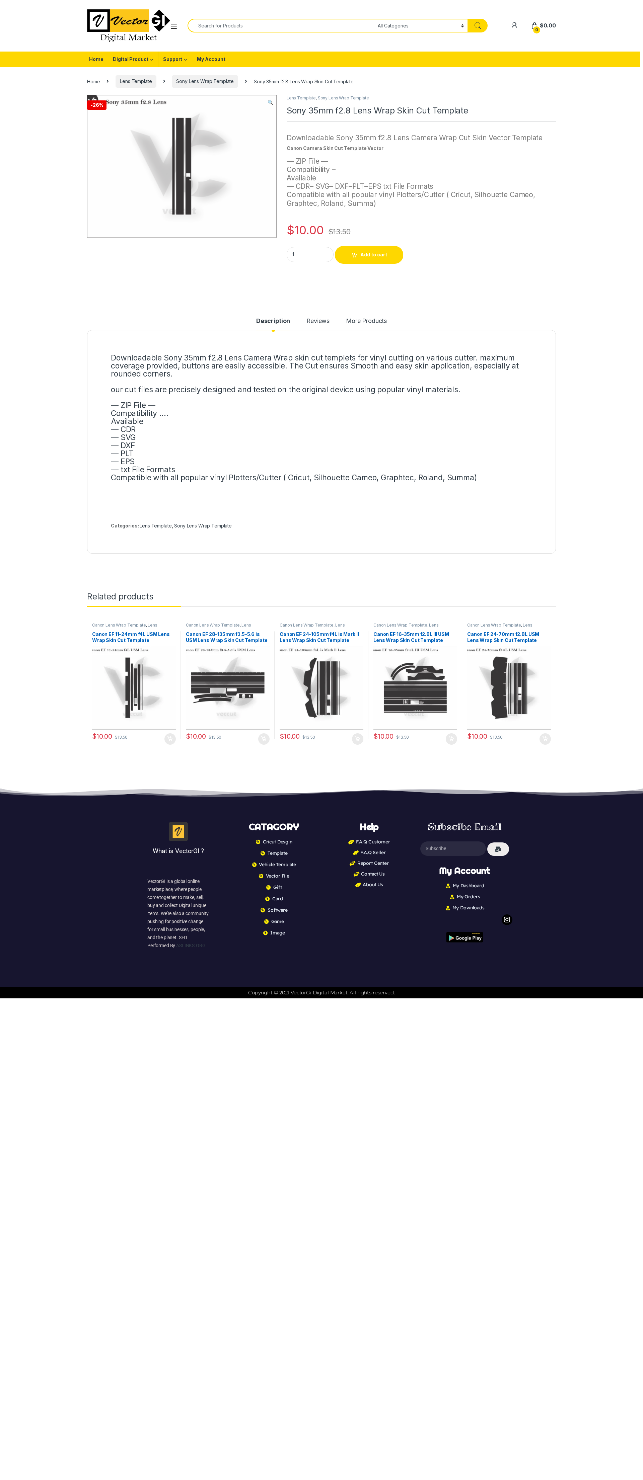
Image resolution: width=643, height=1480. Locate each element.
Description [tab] (273, 321)
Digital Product (130, 59)
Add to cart (373, 254)
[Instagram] (507, 919)
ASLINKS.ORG (190, 945)
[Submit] (498, 849)
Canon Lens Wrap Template (119, 625)
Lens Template (136, 81)
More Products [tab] (366, 321)
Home (96, 59)
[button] (270, 102)
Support (172, 59)
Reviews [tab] (318, 321)
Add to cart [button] (170, 739)
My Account (211, 59)
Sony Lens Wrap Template (205, 81)
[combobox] (281, 25)
